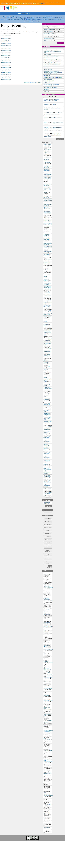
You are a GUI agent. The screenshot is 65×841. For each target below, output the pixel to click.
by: (44, 145)
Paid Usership (27, 19)
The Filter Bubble (47, 82)
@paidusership (47, 574)
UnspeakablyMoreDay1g (6, 50)
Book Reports (46, 91)
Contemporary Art (56, 17)
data (61, 17)
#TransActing (46, 609)
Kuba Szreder (46, 239)
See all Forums (60, 43)
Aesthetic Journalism (48, 69)
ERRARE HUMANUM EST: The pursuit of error (48, 331)
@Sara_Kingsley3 (47, 669)
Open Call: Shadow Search (47, 395)
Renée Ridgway (47, 524)
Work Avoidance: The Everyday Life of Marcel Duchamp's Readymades (53, 129)
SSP (44, 406)
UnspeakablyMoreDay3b (6, 77)
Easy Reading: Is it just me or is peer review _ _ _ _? (47, 188)
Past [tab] (48, 512)
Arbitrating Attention (12, 17)
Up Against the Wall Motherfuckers (50, 87)
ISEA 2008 (46, 40)
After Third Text (47, 75)
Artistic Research (27, 17)
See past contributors (49, 567)
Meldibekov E (46, 104)
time (60, 19)
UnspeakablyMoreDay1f (5, 48)
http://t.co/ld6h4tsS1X (48, 773)
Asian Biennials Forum (48, 38)
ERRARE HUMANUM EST (49, 31)
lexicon (36, 82)
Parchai (7, 29)
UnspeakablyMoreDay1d (6, 43)
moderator (8, 19)
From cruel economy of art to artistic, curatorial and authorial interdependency (48, 235)
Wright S (45, 122)
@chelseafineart (47, 611)
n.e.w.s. (18, 19)
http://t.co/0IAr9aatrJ (48, 739)
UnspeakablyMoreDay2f (5, 69)
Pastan (54, 104)
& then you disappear (48, 79)
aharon (45, 363)
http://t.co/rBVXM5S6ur (48, 720)
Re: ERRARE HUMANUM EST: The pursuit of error (47, 324)
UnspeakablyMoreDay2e (6, 67)
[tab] (48, 518)
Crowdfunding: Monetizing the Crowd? (51, 56)
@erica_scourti (47, 584)
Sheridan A (50, 112)
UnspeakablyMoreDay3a (6, 74)
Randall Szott (47, 154)
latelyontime (46, 433)
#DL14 (49, 672)
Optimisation (46, 169)
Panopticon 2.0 (47, 413)
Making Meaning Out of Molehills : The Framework (47, 462)
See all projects (49, 506)
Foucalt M (46, 112)
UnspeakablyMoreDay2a (6, 57)
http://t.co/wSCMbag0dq (48, 795)
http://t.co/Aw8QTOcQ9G (49, 700)
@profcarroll (46, 668)
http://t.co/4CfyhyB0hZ (48, 750)
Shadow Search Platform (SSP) (47, 410)
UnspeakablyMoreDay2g (6, 72)
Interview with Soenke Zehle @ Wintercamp (47, 354)
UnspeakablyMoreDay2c (6, 62)
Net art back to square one (49, 80)
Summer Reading (47, 54)
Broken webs (46, 34)
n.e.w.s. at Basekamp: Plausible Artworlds (47, 371)
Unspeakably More (18, 31)
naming (39, 82)
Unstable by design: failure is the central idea (53, 77)
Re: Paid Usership (47, 269)
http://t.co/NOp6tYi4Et (48, 688)
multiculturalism (13, 19)
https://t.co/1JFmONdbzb (49, 626)
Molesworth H (46, 127)
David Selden (46, 170)
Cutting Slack (46, 36)
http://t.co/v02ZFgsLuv (48, 804)
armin (50, 200)
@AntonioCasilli (48, 714)
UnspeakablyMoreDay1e (6, 45)
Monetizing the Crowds (48, 57)
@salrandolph (48, 681)
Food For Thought (47, 488)
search (47, 19)
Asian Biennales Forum (48, 33)
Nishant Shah (48, 533)
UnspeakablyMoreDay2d (6, 64)
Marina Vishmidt (48, 562)
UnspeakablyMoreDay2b (6, 60)
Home (19, 13)
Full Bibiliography (60, 139)
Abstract (55, 100)
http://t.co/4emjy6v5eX (48, 662)
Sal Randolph (47, 145)
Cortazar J (46, 117)
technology (57, 19)
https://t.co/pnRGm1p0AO (49, 649)
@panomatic (46, 695)
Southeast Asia (52, 19)
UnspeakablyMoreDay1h (6, 52)
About (23, 13)
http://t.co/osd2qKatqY (48, 758)
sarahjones (46, 280)
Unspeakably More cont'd (49, 29)
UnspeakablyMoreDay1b (6, 38)
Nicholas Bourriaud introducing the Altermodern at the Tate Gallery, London (52, 135)
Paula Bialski (47, 213)
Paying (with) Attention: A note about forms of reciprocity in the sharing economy (47, 210)
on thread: (46, 148)
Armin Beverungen (47, 551)
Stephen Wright (47, 264)
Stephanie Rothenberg (47, 543)
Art (22, 17)
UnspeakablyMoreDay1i (5, 55)
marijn (48, 406)
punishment (36, 19)
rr (45, 317)
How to (28, 13)
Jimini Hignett (47, 489)
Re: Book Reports (47, 316)
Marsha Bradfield (48, 555)
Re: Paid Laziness (47, 144)
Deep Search (46, 89)
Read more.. (42, 3)
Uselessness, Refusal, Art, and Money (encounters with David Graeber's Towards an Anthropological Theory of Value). (53, 72)
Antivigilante (46, 424)
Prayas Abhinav (48, 271)
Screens (45, 65)
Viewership (46, 67)
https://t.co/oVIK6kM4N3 (48, 600)
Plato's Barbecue (47, 262)
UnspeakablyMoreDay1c (6, 40)
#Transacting (46, 598)
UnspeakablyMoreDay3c (6, 79)
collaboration (48, 17)
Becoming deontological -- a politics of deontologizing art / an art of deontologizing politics (52, 51)
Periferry (28, 31)
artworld (32, 17)
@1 (44, 781)
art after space (26, 82)
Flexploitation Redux (48, 246)
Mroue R (45, 107)
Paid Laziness (46, 254)
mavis (46, 247)
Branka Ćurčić (48, 521)
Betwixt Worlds (38, 17)
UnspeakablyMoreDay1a (6, 35)
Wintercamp (46, 360)
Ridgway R (46, 99)
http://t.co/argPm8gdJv (48, 587)
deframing (3, 19)
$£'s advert (46, 362)
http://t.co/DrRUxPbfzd (48, 674)
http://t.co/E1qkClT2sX (48, 761)
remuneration (41, 19)
